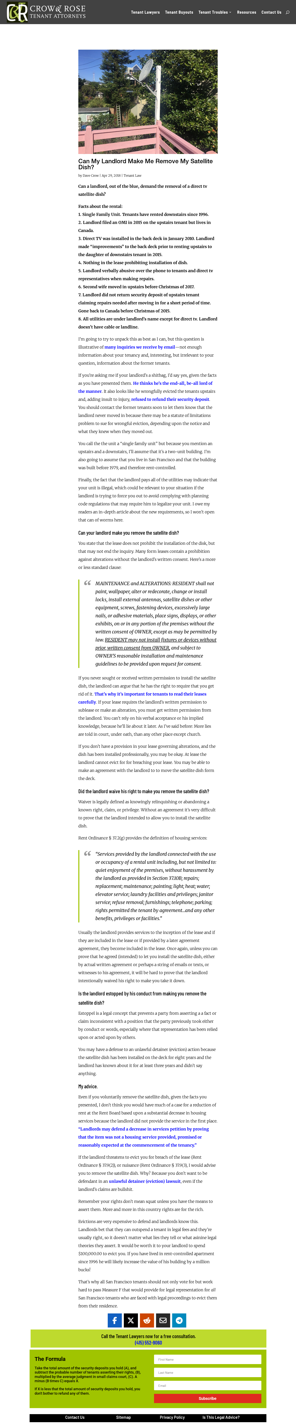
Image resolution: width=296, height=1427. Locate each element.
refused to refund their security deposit (170, 399)
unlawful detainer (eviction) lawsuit (145, 1181)
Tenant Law (132, 175)
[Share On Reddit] (147, 1320)
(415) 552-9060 (148, 1342)
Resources (246, 12)
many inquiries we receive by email (140, 347)
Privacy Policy (172, 1417)
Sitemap (123, 1417)
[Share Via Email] (163, 1320)
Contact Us (272, 12)
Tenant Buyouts (179, 12)
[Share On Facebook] (115, 1320)
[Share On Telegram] (179, 1320)
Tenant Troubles (213, 12)
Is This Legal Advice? (221, 1417)
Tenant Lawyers (145, 12)
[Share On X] (131, 1320)
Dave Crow (91, 175)
